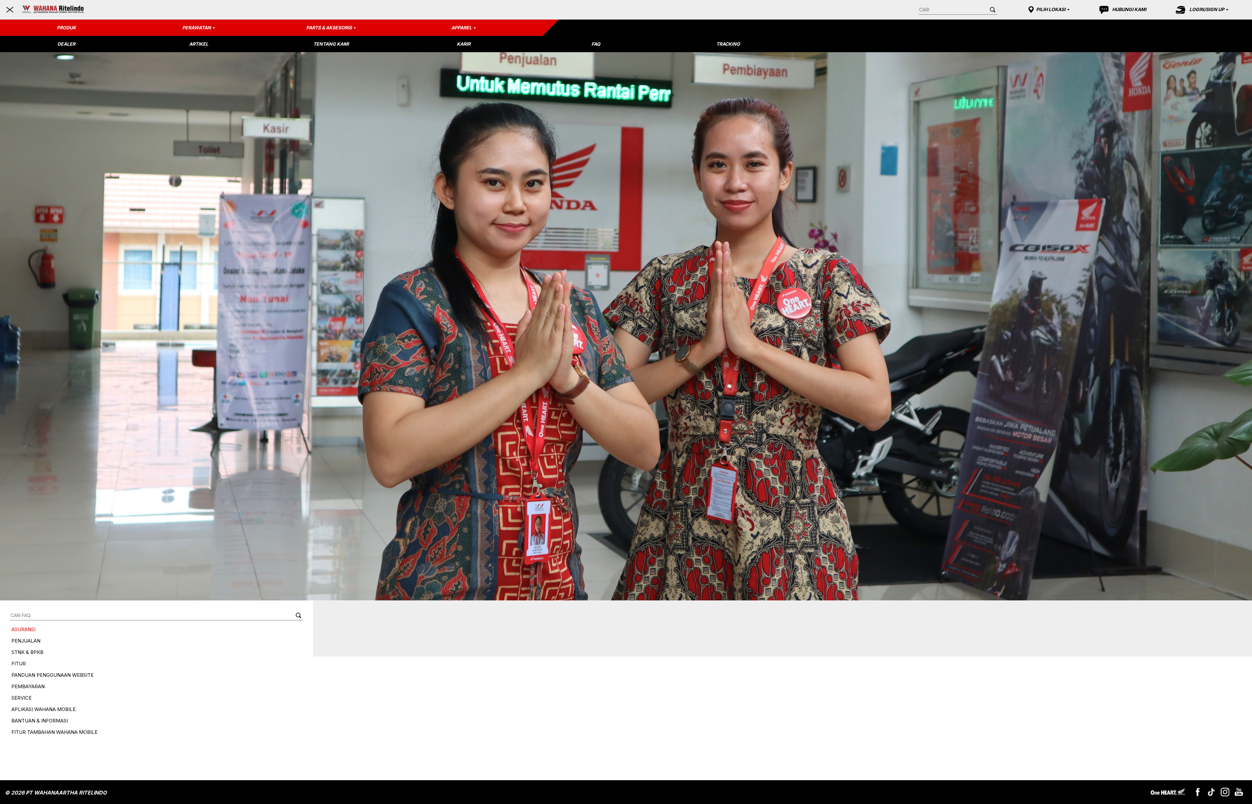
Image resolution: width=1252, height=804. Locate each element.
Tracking (728, 44)
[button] (1048, 9)
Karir (463, 44)
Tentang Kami (331, 44)
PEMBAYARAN (28, 686)
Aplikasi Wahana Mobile (43, 709)
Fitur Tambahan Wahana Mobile (54, 732)
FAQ (595, 44)
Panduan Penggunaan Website (52, 675)
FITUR (18, 663)
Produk (66, 27)
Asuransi (23, 629)
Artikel (198, 44)
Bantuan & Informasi (39, 721)
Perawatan (196, 27)
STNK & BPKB (27, 652)
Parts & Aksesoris (329, 27)
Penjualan (25, 641)
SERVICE (21, 698)
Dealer (66, 44)
